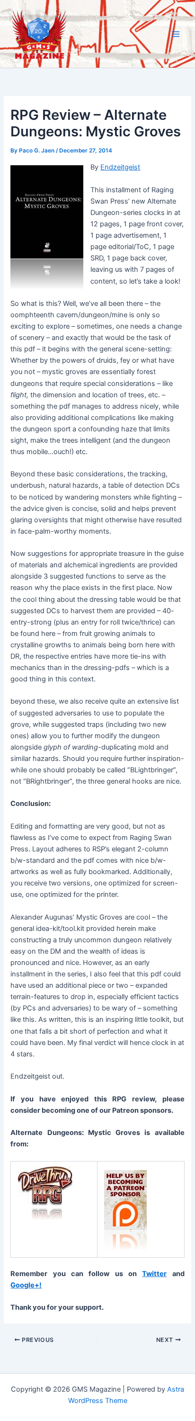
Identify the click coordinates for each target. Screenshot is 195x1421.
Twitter (154, 1273)
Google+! (26, 1285)
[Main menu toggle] (176, 34)
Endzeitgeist (120, 167)
